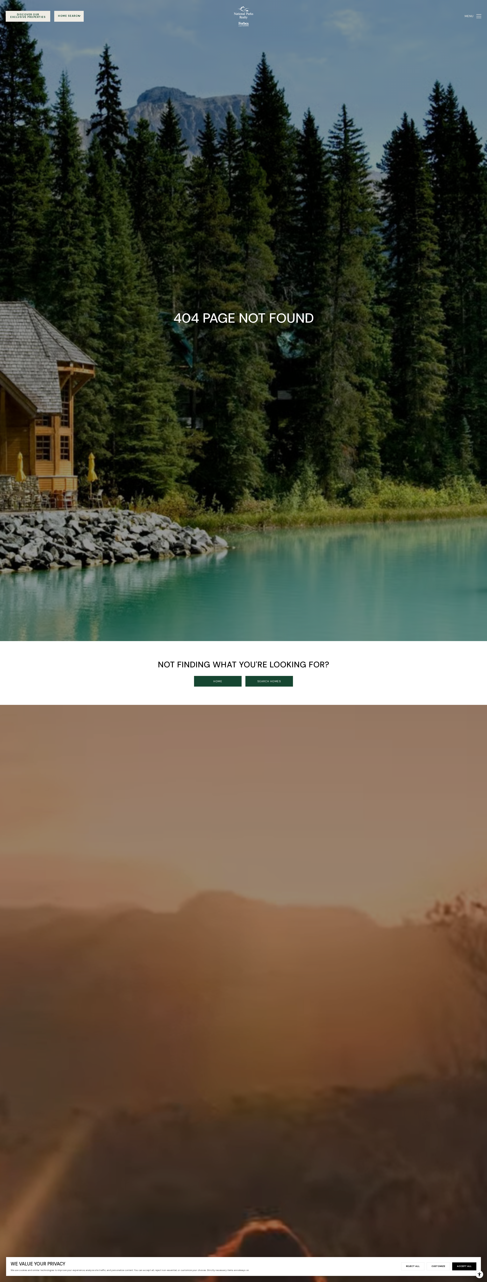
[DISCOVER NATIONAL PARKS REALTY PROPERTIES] (28, 16)
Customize (438, 1266)
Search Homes (269, 681)
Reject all (413, 1266)
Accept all (464, 1266)
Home (217, 681)
